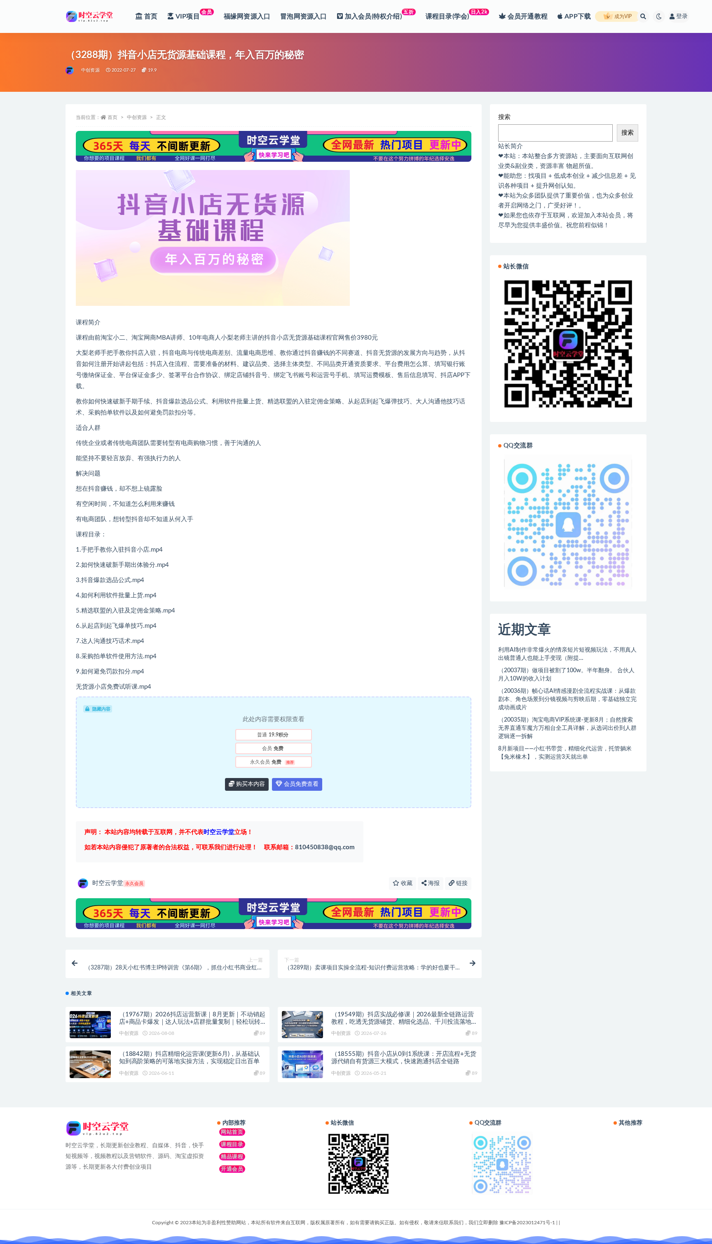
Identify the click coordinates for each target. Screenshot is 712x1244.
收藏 (405, 883)
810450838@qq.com (309, 847)
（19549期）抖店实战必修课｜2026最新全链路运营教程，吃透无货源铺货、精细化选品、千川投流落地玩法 (402, 1021)
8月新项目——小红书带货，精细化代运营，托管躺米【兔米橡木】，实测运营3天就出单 (565, 753)
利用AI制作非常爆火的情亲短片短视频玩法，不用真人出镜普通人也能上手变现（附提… (567, 654)
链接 (461, 883)
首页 (112, 117)
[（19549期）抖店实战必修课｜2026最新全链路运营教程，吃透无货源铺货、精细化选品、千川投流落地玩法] (302, 1025)
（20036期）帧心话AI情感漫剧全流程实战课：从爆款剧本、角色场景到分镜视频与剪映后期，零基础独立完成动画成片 (567, 699)
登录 (682, 16)
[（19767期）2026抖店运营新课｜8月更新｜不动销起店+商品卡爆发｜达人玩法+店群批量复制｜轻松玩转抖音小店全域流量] (90, 1025)
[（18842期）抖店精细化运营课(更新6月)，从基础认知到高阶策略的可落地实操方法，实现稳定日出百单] (90, 1064)
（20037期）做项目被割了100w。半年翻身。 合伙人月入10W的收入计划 (566, 675)
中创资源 (90, 70)
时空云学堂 (117, 883)
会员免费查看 (300, 784)
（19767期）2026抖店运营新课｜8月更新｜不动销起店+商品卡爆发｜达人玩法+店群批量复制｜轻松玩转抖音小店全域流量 (192, 1021)
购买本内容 (249, 784)
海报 (433, 883)
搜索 (504, 117)
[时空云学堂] (70, 70)
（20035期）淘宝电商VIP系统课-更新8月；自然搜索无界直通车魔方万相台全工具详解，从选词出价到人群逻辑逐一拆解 (567, 728)
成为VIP (622, 16)
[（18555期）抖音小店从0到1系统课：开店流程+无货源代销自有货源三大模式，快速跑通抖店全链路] (302, 1064)
